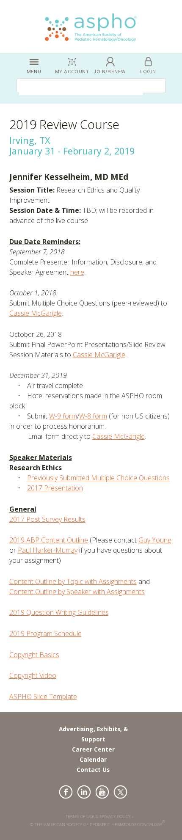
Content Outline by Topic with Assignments (73, 581)
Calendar (93, 759)
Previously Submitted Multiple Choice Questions (98, 477)
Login (148, 71)
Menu (34, 71)
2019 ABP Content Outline (48, 540)
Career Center (93, 749)
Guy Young (154, 540)
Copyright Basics (34, 654)
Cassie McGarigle (35, 313)
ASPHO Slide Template (43, 696)
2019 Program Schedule (45, 633)
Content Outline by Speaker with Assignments (77, 591)
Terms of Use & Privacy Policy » (100, 816)
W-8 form (93, 416)
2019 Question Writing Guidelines (59, 612)
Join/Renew (110, 71)
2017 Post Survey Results (47, 519)
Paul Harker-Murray (47, 550)
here (77, 272)
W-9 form (63, 416)
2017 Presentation (55, 488)
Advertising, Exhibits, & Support (93, 734)
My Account (72, 71)
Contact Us (93, 770)
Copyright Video (32, 675)
